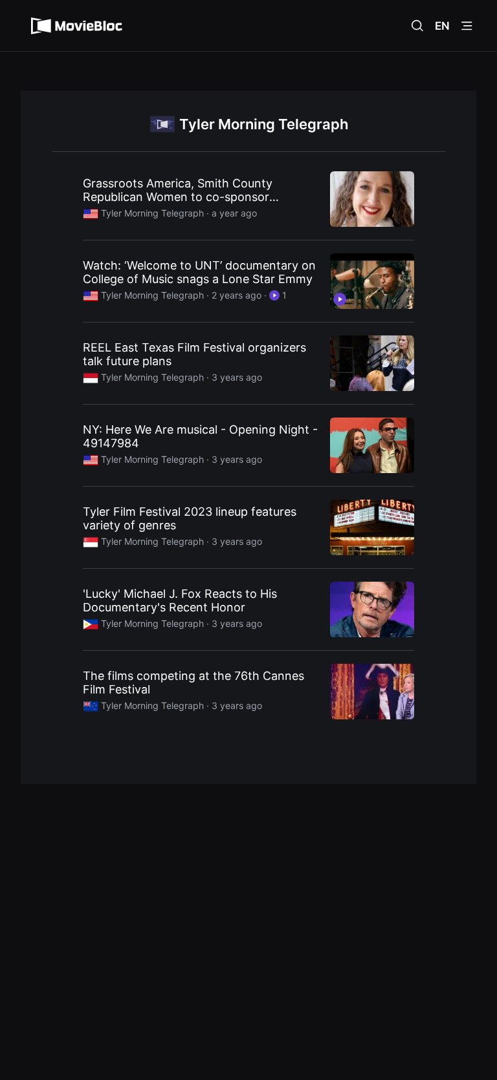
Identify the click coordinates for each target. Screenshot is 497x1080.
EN (442, 25)
